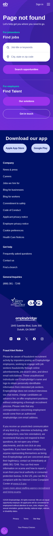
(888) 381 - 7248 (11, 283)
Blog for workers (11, 196)
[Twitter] (26, 338)
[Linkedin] (11, 338)
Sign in (39, 4)
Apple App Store (15, 148)
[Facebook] (34, 338)
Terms (26, 519)
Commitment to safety (14, 203)
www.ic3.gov (19, 483)
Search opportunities (26, 69)
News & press (10, 169)
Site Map (36, 519)
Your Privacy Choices (26, 527)
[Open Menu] (48, 4)
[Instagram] (42, 338)
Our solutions (26, 101)
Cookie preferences (13, 230)
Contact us (8, 260)
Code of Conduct (12, 210)
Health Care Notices (13, 237)
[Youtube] (18, 338)
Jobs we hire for (11, 183)
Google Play (40, 148)
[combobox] (26, 57)
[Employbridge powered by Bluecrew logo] (26, 319)
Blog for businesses (13, 190)
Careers (7, 176)
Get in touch (26, 113)
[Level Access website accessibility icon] (35, 303)
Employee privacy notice (16, 223)
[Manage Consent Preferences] (4, 531)
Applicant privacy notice (15, 217)
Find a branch (10, 267)
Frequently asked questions (17, 253)
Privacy (16, 519)
